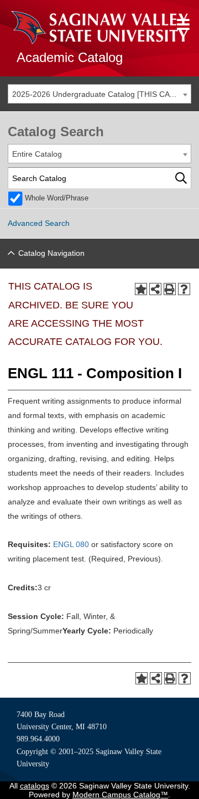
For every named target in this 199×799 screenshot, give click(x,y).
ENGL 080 (71, 544)
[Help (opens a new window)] (184, 289)
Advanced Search (39, 223)
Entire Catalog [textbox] (37, 154)
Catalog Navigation (51, 253)
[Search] (181, 178)
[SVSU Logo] (99, 28)
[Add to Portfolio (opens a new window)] (141, 289)
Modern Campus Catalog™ (120, 794)
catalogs (34, 785)
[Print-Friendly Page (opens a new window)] (170, 289)
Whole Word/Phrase (56, 198)
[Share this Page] (155, 289)
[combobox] (99, 94)
